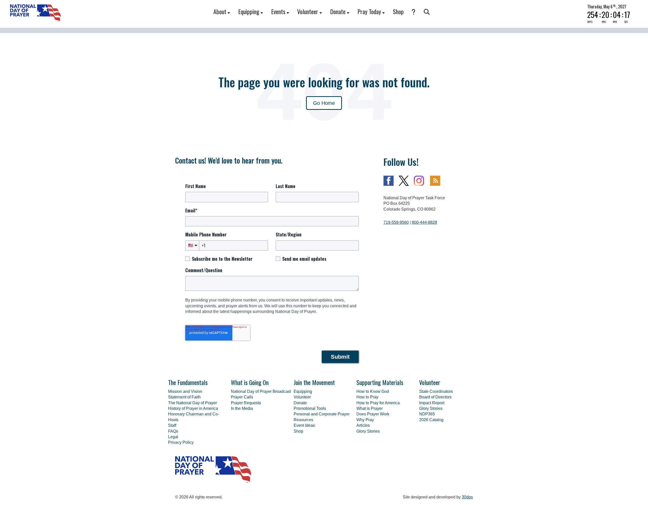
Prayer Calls (242, 397)
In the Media (242, 408)
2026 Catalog (431, 420)
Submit (340, 357)
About (219, 11)
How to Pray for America (378, 403)
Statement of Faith (184, 397)
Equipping (248, 11)
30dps (467, 497)
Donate (338, 11)
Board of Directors (435, 397)
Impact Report (431, 403)
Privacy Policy (181, 442)
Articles (363, 425)
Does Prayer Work (372, 414)
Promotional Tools (310, 408)
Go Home (324, 103)
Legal (173, 437)
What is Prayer (369, 408)
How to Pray (367, 397)
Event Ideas (304, 425)
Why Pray (365, 420)
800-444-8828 (424, 222)
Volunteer (307, 11)
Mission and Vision (185, 391)
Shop (398, 11)
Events (278, 11)
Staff (172, 425)
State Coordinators (436, 391)
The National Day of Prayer (192, 403)
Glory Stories (368, 431)
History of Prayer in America (193, 408)
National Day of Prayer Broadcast (261, 391)
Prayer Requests (246, 403)
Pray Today (369, 11)
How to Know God (372, 391)
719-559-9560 (396, 222)
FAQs (173, 431)
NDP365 (427, 414)
